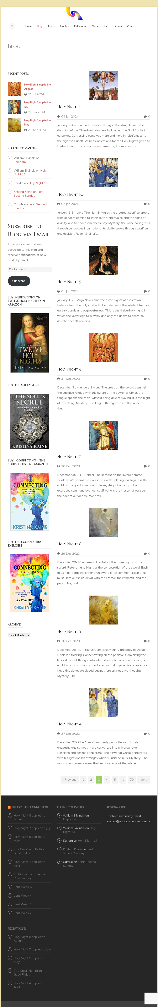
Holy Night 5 (69, 631)
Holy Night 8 (69, 369)
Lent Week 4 (23, 895)
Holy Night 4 (69, 724)
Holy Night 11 (69, 107)
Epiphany (20, 162)
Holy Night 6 (69, 544)
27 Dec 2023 (70, 733)
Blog (40, 26)
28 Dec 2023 (70, 641)
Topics (51, 26)
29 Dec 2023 (70, 553)
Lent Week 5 (23, 887)
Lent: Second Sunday (29, 193)
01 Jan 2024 (70, 291)
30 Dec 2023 (70, 466)
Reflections (80, 26)
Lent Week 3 (23, 904)
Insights (64, 26)
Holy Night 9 (69, 281)
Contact (132, 26)
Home (28, 26)
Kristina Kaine (23, 192)
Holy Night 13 (38, 183)
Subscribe (19, 281)
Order (95, 26)
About (118, 26)
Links (107, 26)
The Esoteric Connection (29, 807)
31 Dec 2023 (70, 379)
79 (132, 779)
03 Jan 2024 (70, 116)
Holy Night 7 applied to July (32, 828)
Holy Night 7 (69, 456)
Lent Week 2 (23, 913)
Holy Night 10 (70, 194)
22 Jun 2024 (36, 112)
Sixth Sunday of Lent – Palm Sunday (29, 876)
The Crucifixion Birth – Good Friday (29, 851)
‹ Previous (69, 779)
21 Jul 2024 (36, 94)
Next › (144, 779)
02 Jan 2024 (70, 204)
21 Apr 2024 (37, 130)
